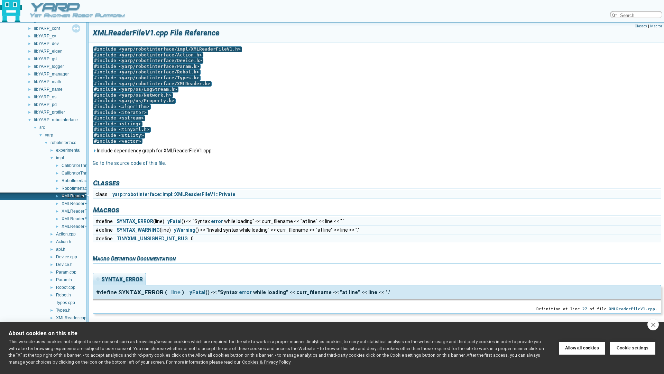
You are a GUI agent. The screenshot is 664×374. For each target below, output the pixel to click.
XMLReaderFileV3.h (81, 218)
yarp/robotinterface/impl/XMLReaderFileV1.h (180, 49)
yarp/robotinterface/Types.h (159, 77)
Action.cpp (66, 234)
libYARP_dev (46, 43)
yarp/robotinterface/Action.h (160, 54)
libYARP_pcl (45, 104)
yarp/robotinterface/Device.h (160, 60)
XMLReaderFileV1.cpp (83, 196)
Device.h (64, 264)
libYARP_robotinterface (56, 119)
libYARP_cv (45, 36)
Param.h (64, 279)
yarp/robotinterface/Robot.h (159, 71)
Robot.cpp (65, 287)
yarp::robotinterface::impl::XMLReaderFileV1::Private (173, 194)
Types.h (63, 310)
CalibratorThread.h (79, 173)
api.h (60, 249)
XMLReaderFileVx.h (81, 226)
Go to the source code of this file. (129, 163)
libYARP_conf (47, 28)
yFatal (174, 221)
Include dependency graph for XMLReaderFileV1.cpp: (154, 150)
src (42, 127)
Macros (656, 26)
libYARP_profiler (49, 112)
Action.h (63, 241)
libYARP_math (47, 81)
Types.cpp (65, 302)
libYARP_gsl (45, 58)
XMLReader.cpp (71, 317)
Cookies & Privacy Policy (266, 362)
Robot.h (63, 295)
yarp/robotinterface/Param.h (159, 66)
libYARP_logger (49, 66)
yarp (49, 135)
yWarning (184, 230)
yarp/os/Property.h (147, 100)
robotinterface (63, 142)
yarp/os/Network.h (145, 95)
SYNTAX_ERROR (135, 221)
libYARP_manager (51, 74)
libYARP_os (45, 97)
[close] (653, 324)
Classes (641, 26)
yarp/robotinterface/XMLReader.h (165, 83)
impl (60, 157)
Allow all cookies (582, 348)
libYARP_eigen (48, 51)
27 (584, 309)
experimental (68, 150)
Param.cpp (66, 272)
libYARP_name (48, 89)
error (217, 221)
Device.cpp (66, 257)
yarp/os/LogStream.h (148, 89)
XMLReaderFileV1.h (81, 203)
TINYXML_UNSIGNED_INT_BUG (152, 238)
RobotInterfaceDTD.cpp (84, 180)
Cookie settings (632, 348)
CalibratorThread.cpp (82, 165)
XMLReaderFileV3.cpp (83, 211)
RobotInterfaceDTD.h (81, 188)
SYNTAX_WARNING (138, 230)
